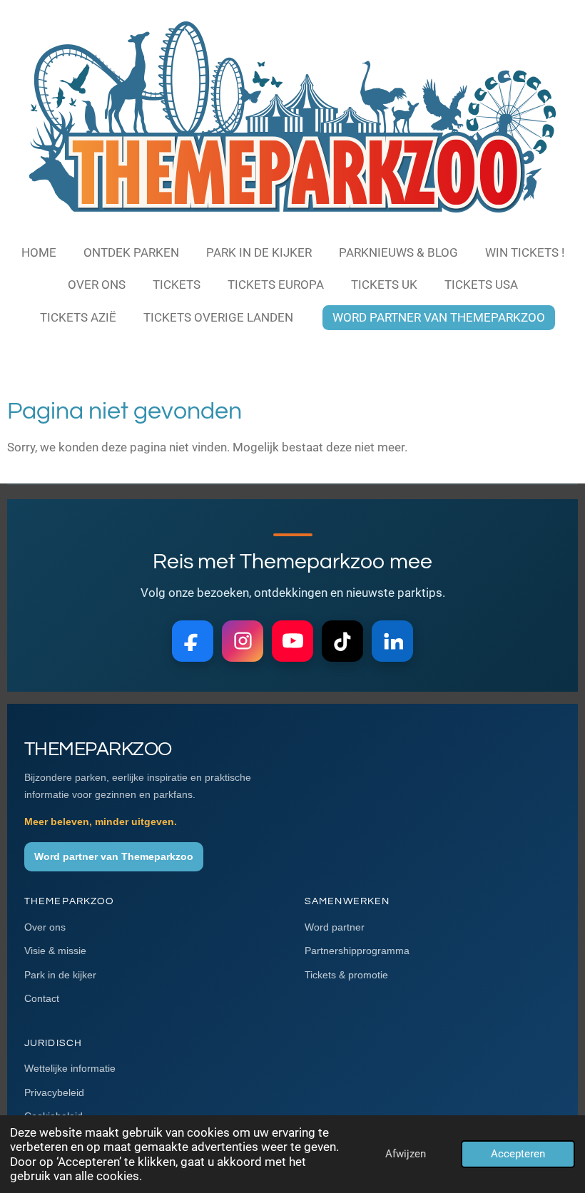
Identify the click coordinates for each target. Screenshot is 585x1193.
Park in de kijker (60, 974)
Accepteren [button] (518, 1153)
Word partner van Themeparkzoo (113, 856)
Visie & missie (55, 950)
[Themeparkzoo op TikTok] (342, 641)
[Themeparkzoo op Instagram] (242, 641)
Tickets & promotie (346, 974)
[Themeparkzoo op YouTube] (292, 641)
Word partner (335, 927)
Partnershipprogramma (357, 950)
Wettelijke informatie (70, 1068)
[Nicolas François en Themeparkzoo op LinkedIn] (392, 641)
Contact (41, 998)
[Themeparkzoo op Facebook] (192, 641)
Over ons (45, 927)
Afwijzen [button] (405, 1153)
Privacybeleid (54, 1092)
